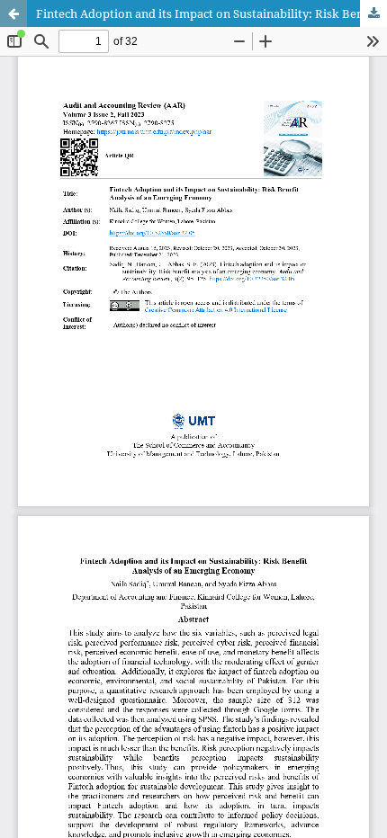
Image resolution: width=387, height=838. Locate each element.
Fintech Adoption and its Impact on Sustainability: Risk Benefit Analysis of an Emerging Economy (211, 13)
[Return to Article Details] (13, 13)
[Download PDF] (373, 13)
